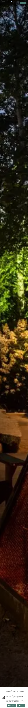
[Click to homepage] (14, 3)
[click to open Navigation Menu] (3, 3)
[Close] (25, 689)
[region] (14, 697)
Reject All (20, 705)
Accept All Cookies (11, 705)
